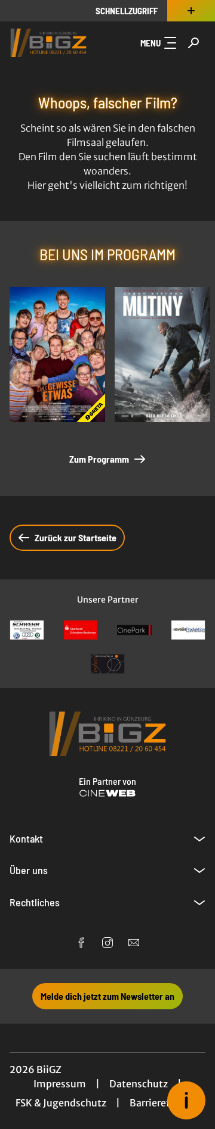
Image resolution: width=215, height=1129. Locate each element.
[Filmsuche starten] (193, 43)
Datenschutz (138, 1084)
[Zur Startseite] (48, 43)
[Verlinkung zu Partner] (27, 630)
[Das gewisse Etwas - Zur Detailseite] (57, 354)
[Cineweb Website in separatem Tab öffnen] (107, 793)
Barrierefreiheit (165, 1103)
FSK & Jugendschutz (61, 1103)
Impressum (59, 1084)
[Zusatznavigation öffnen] (191, 10)
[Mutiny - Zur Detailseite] (162, 354)
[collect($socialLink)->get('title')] (81, 943)
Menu (150, 43)
